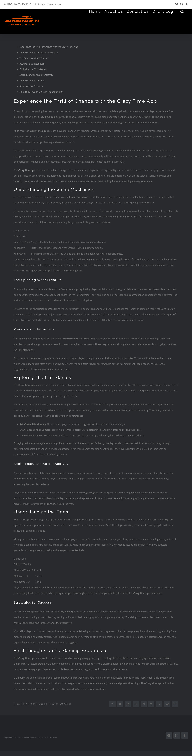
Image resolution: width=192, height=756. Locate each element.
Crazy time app (26, 170)
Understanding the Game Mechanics (38, 52)
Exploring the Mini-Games (33, 69)
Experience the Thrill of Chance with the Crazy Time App (48, 46)
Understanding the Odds (32, 80)
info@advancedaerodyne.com (47, 4)
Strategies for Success (31, 86)
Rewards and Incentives (31, 63)
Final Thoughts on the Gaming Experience (41, 91)
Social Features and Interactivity (36, 74)
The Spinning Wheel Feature (34, 58)
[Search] (182, 11)
